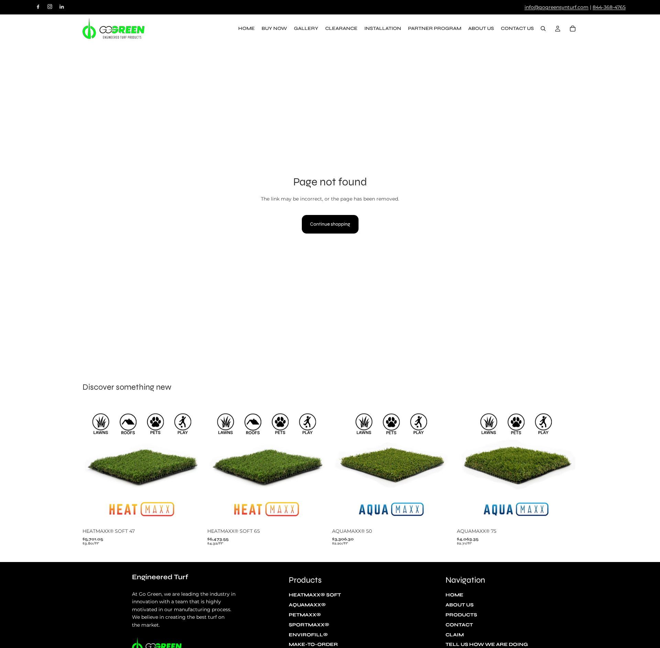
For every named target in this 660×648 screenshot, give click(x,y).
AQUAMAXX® (307, 605)
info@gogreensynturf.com (556, 7)
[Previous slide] (92, 464)
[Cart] (572, 28)
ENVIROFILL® (308, 635)
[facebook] (38, 6)
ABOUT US (460, 605)
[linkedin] (61, 6)
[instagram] (50, 6)
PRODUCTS (461, 615)
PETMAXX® (305, 615)
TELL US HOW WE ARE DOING (487, 645)
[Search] (543, 28)
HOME (454, 595)
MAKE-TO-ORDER (313, 645)
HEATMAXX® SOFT (315, 595)
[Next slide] (193, 464)
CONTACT (459, 625)
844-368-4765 (609, 7)
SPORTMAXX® (309, 625)
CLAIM (455, 635)
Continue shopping (330, 224)
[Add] (192, 514)
